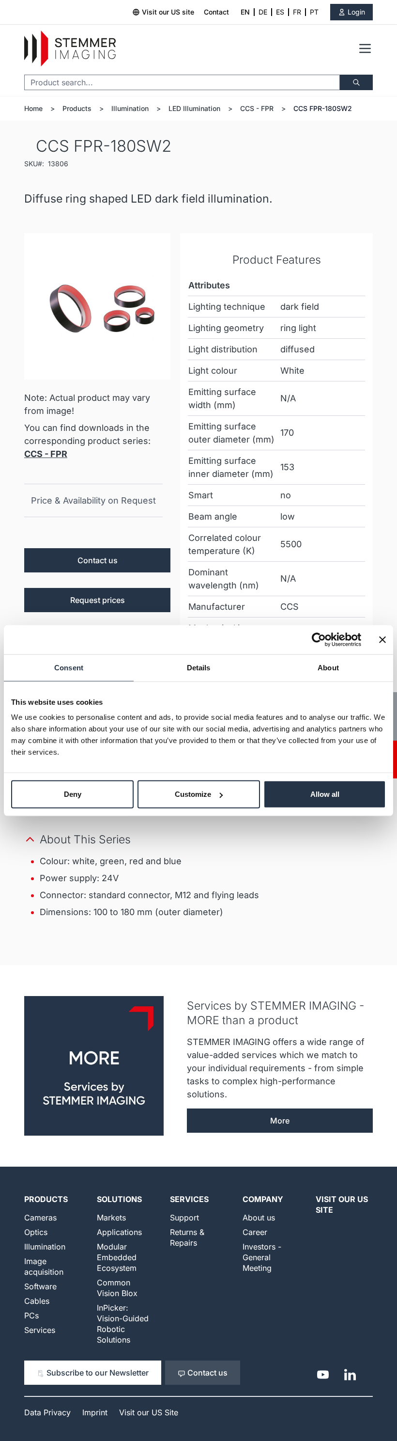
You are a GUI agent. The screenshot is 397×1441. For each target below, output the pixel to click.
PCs (31, 1315)
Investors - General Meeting (262, 1257)
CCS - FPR (257, 108)
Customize (193, 794)
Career (255, 1232)
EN (245, 12)
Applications (119, 1232)
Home (33, 108)
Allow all (324, 794)
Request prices (97, 600)
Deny (72, 794)
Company (263, 1199)
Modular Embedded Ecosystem (117, 1257)
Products (77, 108)
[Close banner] (382, 639)
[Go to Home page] (70, 49)
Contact (216, 12)
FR (297, 12)
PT (314, 12)
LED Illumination (194, 108)
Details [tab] (199, 667)
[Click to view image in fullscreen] (97, 306)
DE (263, 12)
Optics (35, 1232)
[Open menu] (365, 48)
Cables (36, 1301)
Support (184, 1217)
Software (40, 1286)
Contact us (97, 560)
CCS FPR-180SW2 (322, 108)
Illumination (130, 108)
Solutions (119, 1199)
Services (39, 1330)
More (280, 1120)
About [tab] (328, 667)
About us (259, 1217)
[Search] (356, 82)
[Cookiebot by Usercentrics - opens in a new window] (318, 639)
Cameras (40, 1217)
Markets (111, 1217)
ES (280, 12)
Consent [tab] (68, 667)
